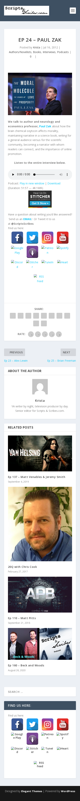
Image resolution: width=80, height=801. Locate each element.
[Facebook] (17, 237)
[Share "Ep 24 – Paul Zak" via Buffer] (59, 316)
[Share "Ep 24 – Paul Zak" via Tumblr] (36, 316)
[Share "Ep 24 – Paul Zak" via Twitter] (20, 316)
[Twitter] (32, 237)
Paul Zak (45, 126)
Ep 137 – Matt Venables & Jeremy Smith (36, 477)
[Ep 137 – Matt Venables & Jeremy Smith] (40, 453)
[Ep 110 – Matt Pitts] (40, 595)
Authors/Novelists (20, 52)
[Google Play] (17, 252)
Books (37, 52)
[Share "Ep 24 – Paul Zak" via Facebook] (13, 316)
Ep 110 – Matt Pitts (22, 618)
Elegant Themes (31, 791)
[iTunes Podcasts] (32, 252)
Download (53, 183)
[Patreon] (47, 252)
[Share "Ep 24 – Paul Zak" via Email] (36, 323)
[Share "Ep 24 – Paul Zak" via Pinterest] (44, 316)
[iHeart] (63, 266)
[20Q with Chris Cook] (40, 524)
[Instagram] (47, 237)
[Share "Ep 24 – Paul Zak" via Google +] (28, 316)
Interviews (49, 52)
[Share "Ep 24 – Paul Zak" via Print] (44, 323)
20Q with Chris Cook (22, 567)
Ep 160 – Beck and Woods (26, 665)
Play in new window (32, 183)
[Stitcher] (32, 266)
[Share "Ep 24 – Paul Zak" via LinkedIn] (52, 316)
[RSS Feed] (40, 280)
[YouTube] (63, 237)
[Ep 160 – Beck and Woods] (40, 644)
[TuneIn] (47, 266)
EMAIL (27, 219)
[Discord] (17, 266)
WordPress (68, 791)
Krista (36, 47)
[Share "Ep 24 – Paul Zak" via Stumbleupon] (67, 316)
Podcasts (63, 52)
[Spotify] (63, 252)
